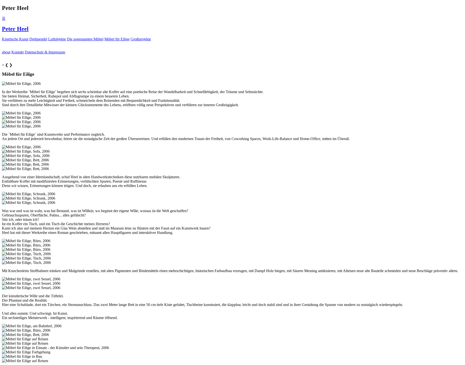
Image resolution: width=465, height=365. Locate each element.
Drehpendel (38, 39)
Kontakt (17, 52)
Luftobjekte (57, 39)
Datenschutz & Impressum (45, 52)
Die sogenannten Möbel (85, 39)
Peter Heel (15, 29)
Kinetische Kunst (15, 39)
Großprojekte (141, 39)
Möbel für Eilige (117, 39)
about (6, 52)
